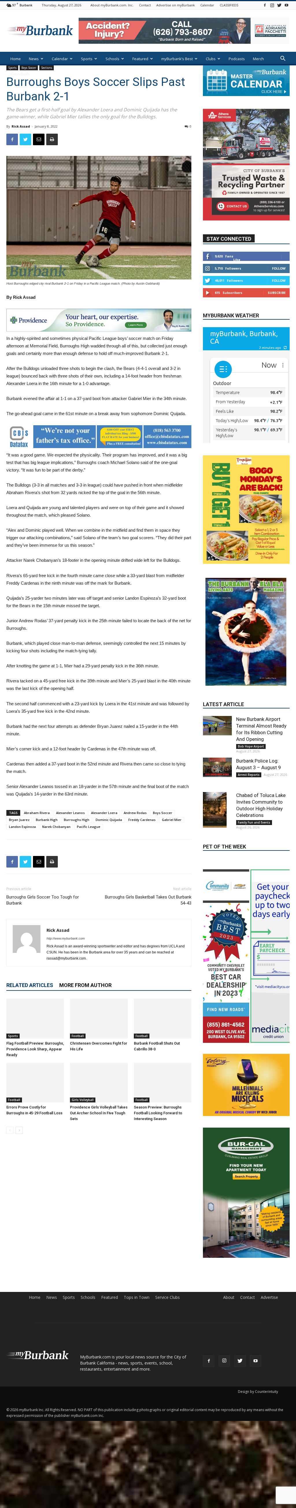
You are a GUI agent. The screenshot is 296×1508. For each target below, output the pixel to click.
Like (236, 277)
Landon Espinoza (22, 826)
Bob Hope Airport (251, 719)
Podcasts (237, 58)
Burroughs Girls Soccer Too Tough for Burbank (42, 900)
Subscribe (277, 310)
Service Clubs (167, 1337)
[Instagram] (272, 5)
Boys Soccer (162, 813)
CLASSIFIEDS (229, 5)
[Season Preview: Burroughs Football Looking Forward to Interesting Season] (162, 1082)
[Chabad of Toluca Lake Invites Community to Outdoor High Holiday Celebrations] (217, 782)
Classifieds (20, 73)
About (228, 1337)
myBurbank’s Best (177, 58)
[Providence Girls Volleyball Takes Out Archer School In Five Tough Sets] (98, 1082)
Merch (258, 58)
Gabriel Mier (172, 819)
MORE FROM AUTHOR (85, 985)
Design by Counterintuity (258, 1431)
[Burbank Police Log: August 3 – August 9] (217, 739)
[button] (283, 59)
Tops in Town (136, 1337)
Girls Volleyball (83, 1100)
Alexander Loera (104, 813)
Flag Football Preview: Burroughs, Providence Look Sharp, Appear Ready (35, 1049)
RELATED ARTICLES (29, 985)
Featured (140, 58)
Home (15, 58)
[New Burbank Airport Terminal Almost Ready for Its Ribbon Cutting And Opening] (217, 698)
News (34, 58)
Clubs (211, 58)
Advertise (269, 1337)
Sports (86, 58)
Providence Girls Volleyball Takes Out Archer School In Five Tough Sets (98, 1113)
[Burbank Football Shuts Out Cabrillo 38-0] (162, 1018)
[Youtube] (286, 5)
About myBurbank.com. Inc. (112, 5)
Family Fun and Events (254, 795)
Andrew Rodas (135, 813)
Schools (112, 58)
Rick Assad (21, 126)
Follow (279, 285)
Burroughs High (76, 819)
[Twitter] (279, 5)
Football (78, 1036)
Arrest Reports (249, 747)
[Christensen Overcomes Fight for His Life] (98, 1018)
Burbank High (47, 819)
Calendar (207, 5)
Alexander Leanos (70, 813)
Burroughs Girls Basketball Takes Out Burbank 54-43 (148, 900)
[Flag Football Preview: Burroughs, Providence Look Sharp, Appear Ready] (35, 1018)
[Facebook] (265, 5)
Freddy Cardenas (142, 819)
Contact (145, 5)
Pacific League (88, 826)
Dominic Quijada (109, 819)
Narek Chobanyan (56, 826)
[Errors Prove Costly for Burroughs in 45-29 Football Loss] (35, 1082)
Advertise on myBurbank (175, 5)
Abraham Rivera (37, 813)
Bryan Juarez (19, 819)
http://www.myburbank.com (66, 938)
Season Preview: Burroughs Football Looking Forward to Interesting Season (158, 1113)
